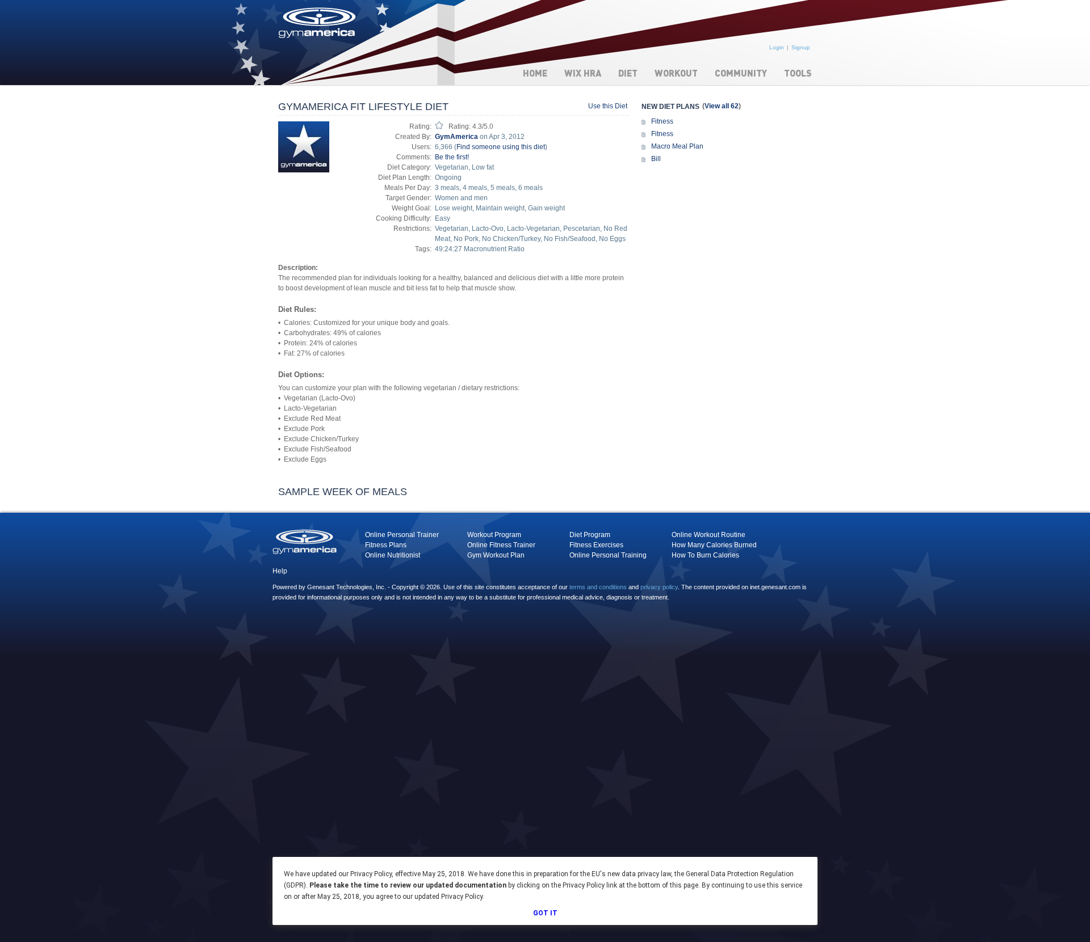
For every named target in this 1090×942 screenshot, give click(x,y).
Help (279, 571)
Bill (656, 159)
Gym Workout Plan (496, 555)
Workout (676, 72)
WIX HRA (582, 72)
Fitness (662, 121)
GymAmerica (456, 137)
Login (776, 47)
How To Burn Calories (705, 555)
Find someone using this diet (500, 147)
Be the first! (452, 157)
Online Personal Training (608, 555)
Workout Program (494, 535)
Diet (628, 72)
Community (741, 72)
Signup (800, 47)
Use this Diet (607, 106)
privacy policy (659, 587)
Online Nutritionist (392, 555)
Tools (798, 72)
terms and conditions (598, 587)
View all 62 (722, 106)
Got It (545, 913)
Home (535, 72)
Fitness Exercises (596, 545)
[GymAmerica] (303, 146)
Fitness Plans (385, 545)
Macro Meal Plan (677, 146)
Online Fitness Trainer (501, 545)
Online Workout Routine (708, 535)
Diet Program (589, 535)
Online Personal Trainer (402, 535)
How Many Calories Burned (714, 545)
